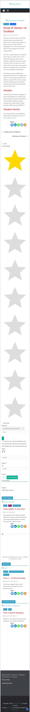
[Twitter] (21, 124)
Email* (4, 474)
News (10, 505)
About (5, 505)
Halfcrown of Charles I (19, 136)
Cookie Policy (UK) (7, 683)
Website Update (16, 505)
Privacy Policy (6, 679)
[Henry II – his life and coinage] (15, 568)
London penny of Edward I (12, 132)
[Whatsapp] (18, 124)
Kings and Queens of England (16, 571)
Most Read (6, 574)
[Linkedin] (15, 124)
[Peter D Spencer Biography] (15, 606)
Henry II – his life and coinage (14, 578)
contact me (13, 118)
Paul (14, 512)
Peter (17, 35)
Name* (4, 463)
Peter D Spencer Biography (13, 613)
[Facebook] (11, 124)
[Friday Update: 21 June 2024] (15, 502)
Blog (10, 609)
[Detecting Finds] (4, 11)
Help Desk (6, 24)
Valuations (13, 24)
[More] (25, 124)
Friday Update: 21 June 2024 (14, 509)
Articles (6, 571)
